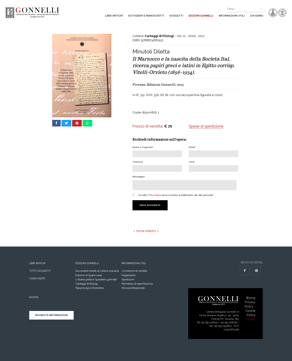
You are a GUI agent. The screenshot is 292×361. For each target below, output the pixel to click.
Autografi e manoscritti (146, 15)
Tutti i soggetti (39, 270)
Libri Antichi (114, 15)
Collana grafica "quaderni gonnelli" (96, 279)
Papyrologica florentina (89, 287)
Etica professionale (133, 287)
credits (250, 319)
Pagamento (129, 275)
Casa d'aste (37, 278)
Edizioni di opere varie (88, 275)
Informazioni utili (232, 15)
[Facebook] (56, 123)
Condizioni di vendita (134, 270)
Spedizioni (128, 279)
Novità (33, 297)
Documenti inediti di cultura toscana (97, 270)
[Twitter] (66, 123)
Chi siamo (256, 15)
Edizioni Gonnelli (201, 15)
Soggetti (176, 15)
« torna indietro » (146, 231)
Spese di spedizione (206, 126)
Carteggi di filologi (86, 283)
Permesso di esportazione (137, 283)
